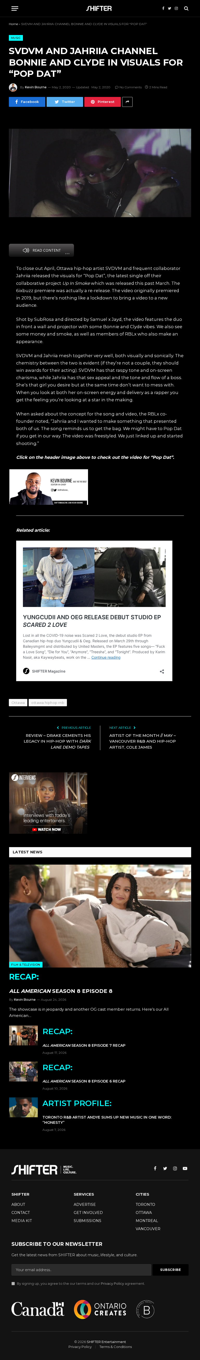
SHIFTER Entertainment (106, 1342)
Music (16, 38)
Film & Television (25, 965)
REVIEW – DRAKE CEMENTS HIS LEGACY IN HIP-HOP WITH (57, 741)
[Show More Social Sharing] (127, 102)
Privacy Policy (112, 1284)
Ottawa (18, 703)
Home (13, 24)
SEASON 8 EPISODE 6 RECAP (84, 1073)
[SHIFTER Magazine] (100, 8)
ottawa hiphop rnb (47, 703)
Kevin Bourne (36, 87)
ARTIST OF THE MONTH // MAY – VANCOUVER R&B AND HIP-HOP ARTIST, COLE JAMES (142, 741)
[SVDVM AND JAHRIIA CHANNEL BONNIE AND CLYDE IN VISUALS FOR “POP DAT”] (100, 173)
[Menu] (14, 8)
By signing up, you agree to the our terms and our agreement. (80, 1284)
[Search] (186, 8)
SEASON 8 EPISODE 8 (61, 983)
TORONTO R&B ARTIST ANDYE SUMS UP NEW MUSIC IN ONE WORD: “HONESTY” (106, 1111)
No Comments (131, 87)
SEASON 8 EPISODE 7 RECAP (84, 1037)
